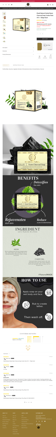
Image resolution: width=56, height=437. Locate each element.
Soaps (21, 8)
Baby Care (37, 8)
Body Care (17, 8)
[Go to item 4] (4, 25)
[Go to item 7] (4, 37)
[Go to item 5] (4, 29)
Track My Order (24, 421)
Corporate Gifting (16, 433)
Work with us (5, 417)
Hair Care (13, 8)
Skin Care (8, 8)
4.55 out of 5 (21, 338)
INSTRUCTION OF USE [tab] (18, 65)
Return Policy (24, 425)
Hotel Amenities (5, 423)
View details (50, 49)
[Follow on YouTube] (11, 4)
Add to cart (45, 38)
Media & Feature (24, 427)
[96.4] (28, 347)
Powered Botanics (31, 8)
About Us (4, 415)
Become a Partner (6, 421)
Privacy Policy (24, 417)
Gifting (4, 8)
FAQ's (23, 415)
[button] (39, 20)
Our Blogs (4, 425)
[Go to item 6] (4, 33)
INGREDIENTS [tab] (6, 65)
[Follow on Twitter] (6, 4)
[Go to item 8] (4, 41)
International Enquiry (6, 419)
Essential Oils (43, 8)
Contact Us (4, 427)
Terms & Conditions (25, 419)
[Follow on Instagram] (8, 4)
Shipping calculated (46, 25)
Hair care (14, 417)
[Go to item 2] (4, 17)
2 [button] (26, 402)
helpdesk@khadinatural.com (41, 417)
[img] (6, 356)
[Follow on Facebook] (3, 4)
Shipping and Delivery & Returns (27, 423)
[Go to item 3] (4, 21)
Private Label (50, 8)
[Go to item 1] (4, 13)
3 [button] (28, 402)
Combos (25, 8)
